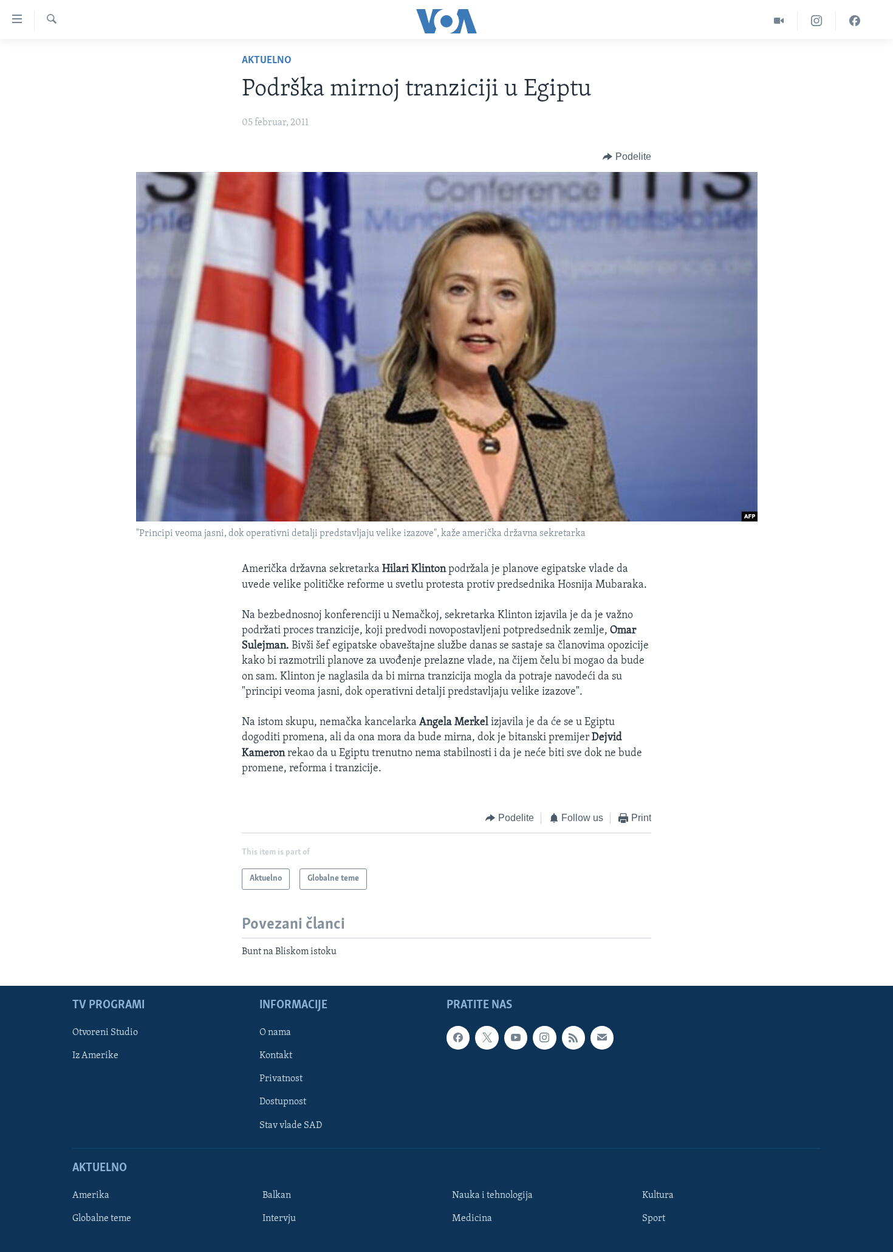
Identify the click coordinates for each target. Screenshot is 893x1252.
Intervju (279, 1218)
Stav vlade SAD (290, 1125)
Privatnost (281, 1079)
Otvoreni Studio (105, 1032)
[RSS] (573, 1037)
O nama (275, 1032)
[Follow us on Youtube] (515, 1037)
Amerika (90, 1195)
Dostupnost (282, 1102)
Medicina (472, 1218)
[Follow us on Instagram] (544, 1037)
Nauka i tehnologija (492, 1195)
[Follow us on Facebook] (458, 1037)
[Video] (779, 21)
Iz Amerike (95, 1056)
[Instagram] (817, 21)
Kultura (658, 1195)
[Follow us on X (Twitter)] (486, 1037)
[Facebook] (855, 21)
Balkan (276, 1195)
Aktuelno (267, 60)
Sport (653, 1218)
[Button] (627, 157)
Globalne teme (101, 1218)
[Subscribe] (602, 1037)
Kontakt (275, 1056)
